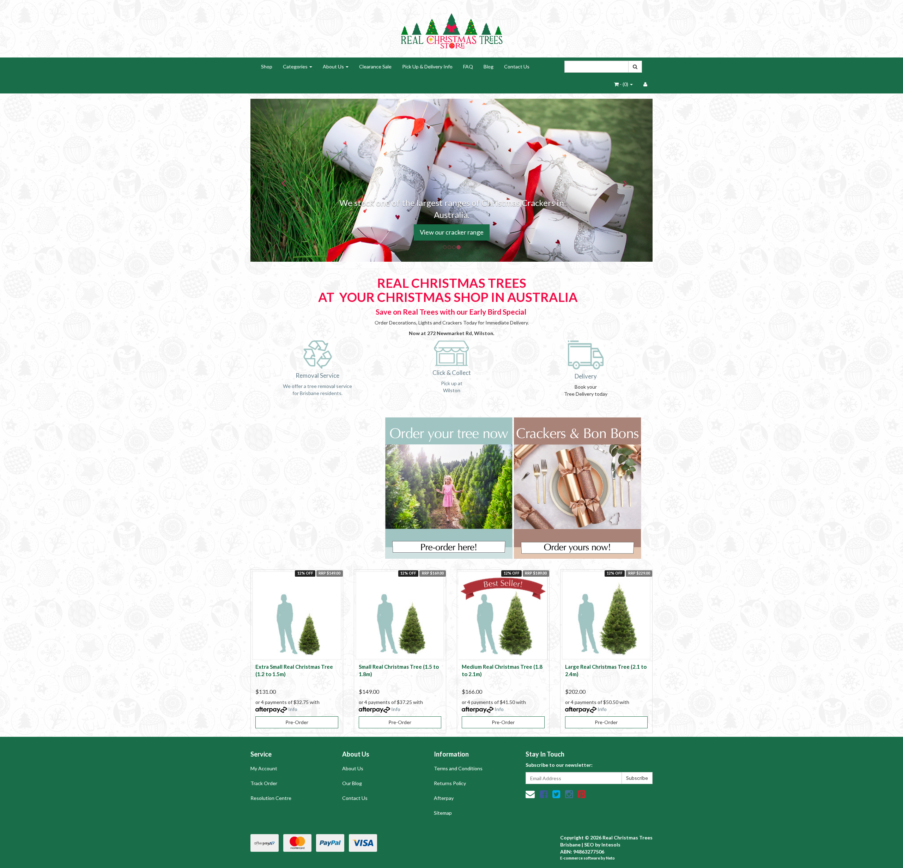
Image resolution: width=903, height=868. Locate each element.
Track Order (263, 783)
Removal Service (317, 375)
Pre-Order (296, 722)
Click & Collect (451, 372)
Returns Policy (450, 783)
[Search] (635, 67)
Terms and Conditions (458, 768)
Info (292, 709)
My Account (263, 768)
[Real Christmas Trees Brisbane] (451, 28)
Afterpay (444, 798)
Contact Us (516, 66)
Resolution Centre (270, 798)
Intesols (610, 845)
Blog (488, 66)
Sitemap (443, 813)
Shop (266, 66)
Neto (610, 858)
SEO (589, 845)
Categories (296, 66)
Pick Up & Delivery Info (427, 66)
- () (624, 84)
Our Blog (352, 783)
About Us (334, 66)
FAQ (468, 66)
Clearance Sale (375, 66)
